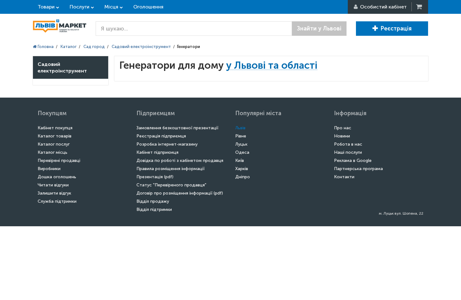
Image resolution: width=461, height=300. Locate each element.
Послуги (79, 7)
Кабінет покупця (55, 128)
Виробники (49, 168)
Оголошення (148, 7)
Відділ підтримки (154, 209)
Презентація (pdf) (154, 176)
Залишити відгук (54, 193)
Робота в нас (348, 144)
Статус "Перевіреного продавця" (171, 185)
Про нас (342, 128)
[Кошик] (419, 6)
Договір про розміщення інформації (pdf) (179, 193)
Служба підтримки (57, 201)
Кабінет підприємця (157, 152)
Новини (342, 136)
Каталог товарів (55, 136)
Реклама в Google (353, 160)
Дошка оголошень (57, 176)
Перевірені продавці (59, 160)
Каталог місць (52, 152)
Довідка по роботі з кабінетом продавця (179, 160)
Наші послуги (348, 152)
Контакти (344, 176)
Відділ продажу (152, 201)
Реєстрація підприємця (161, 136)
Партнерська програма (358, 168)
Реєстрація (396, 28)
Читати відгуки (53, 185)
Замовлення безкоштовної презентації (177, 128)
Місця (111, 7)
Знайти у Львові (319, 28)
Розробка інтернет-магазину (167, 144)
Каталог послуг (54, 144)
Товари (46, 7)
